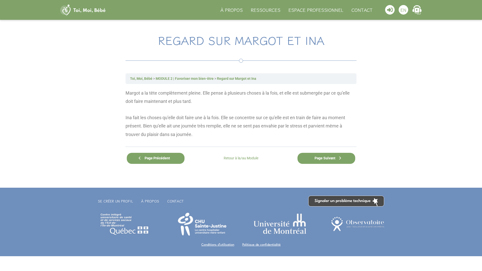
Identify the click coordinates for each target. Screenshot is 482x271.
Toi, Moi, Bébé (141, 79)
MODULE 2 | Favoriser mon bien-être (185, 79)
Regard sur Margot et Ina (236, 79)
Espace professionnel (315, 10)
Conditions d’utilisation (217, 244)
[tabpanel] (241, 114)
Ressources (265, 10)
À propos (231, 10)
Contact (362, 10)
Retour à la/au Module (241, 158)
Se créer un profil (115, 201)
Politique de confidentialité (261, 244)
